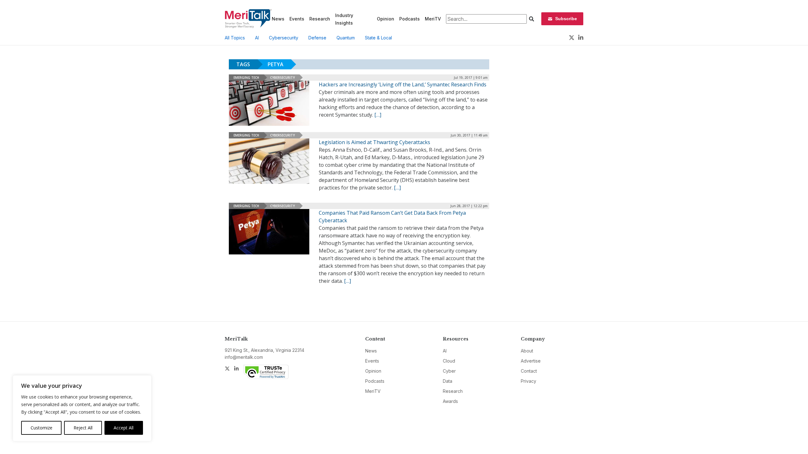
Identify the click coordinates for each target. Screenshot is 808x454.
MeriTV (433, 18)
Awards (450, 401)
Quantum (345, 37)
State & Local (378, 37)
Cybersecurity (283, 37)
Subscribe (566, 18)
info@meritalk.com (244, 357)
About (527, 350)
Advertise (531, 361)
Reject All (83, 428)
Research (319, 18)
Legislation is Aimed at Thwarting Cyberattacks (374, 142)
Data (447, 381)
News (278, 18)
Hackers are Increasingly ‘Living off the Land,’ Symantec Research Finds (402, 84)
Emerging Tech (246, 77)
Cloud (449, 361)
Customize (41, 428)
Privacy (528, 381)
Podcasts (409, 18)
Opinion (385, 18)
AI (257, 37)
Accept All (124, 428)
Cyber (449, 371)
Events (296, 18)
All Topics (235, 37)
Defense (317, 37)
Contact (529, 371)
